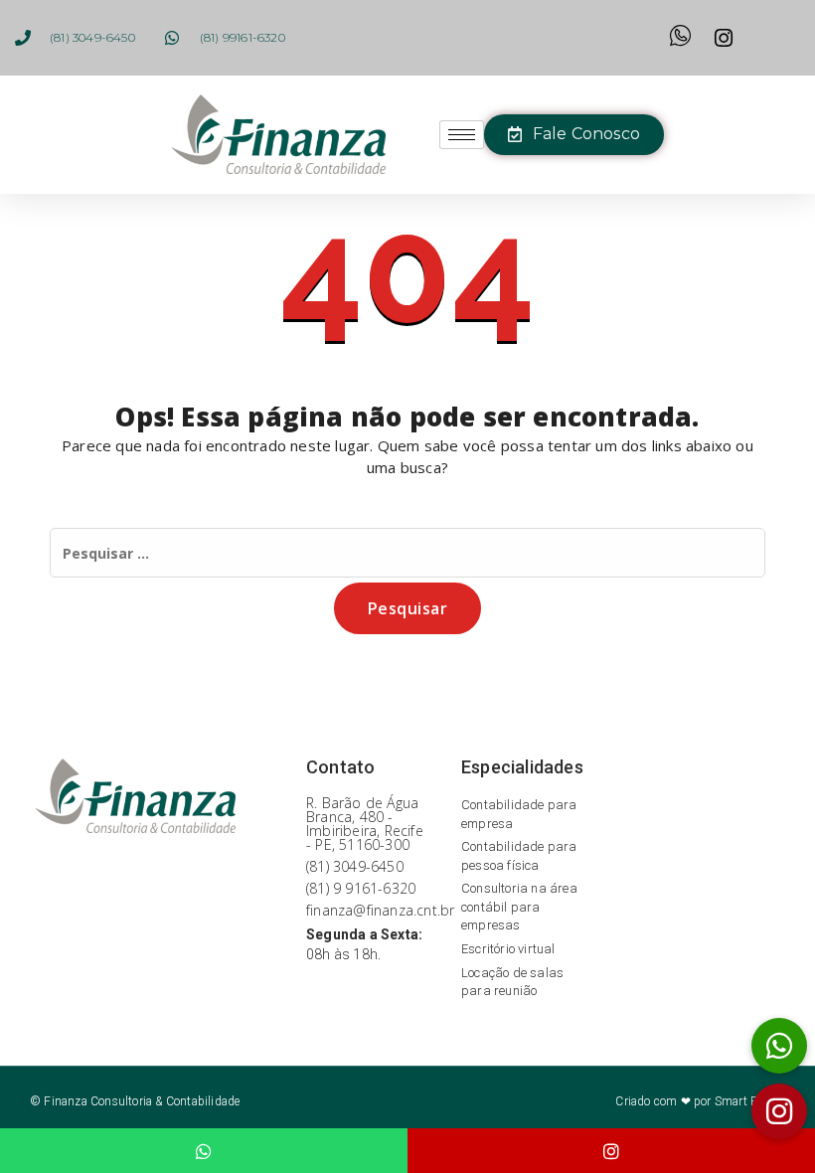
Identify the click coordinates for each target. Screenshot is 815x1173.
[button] (779, 1111)
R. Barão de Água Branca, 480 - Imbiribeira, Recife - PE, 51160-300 (364, 823)
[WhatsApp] (204, 1150)
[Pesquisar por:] (407, 553)
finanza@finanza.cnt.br (380, 910)
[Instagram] (611, 1150)
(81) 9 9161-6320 (360, 888)
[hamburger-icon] (461, 134)
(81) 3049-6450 (355, 866)
